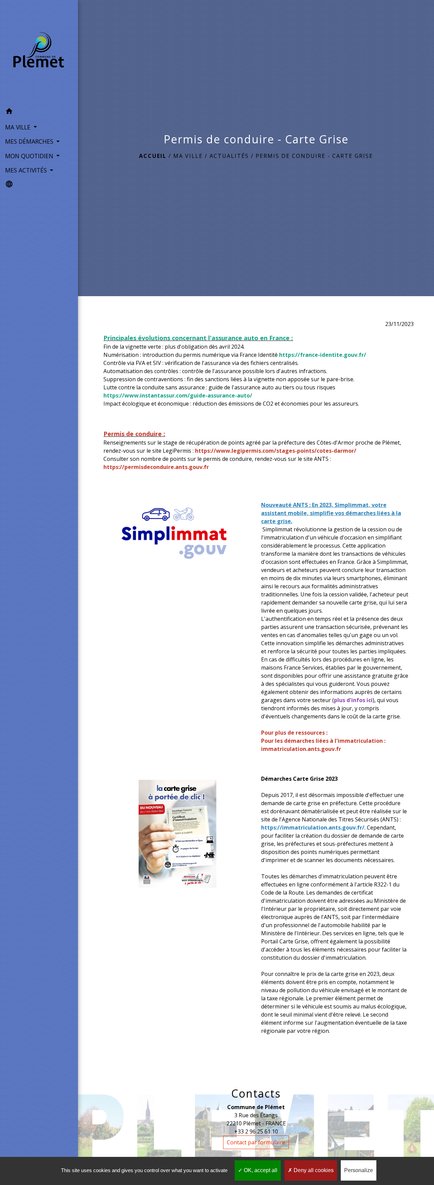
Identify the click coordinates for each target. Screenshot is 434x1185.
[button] (39, 112)
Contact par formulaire (256, 1142)
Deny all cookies (313, 1170)
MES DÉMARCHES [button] (30, 141)
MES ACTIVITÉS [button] (26, 170)
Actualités (229, 156)
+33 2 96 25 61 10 (256, 1131)
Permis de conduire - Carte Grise (314, 156)
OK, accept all (259, 1170)
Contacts (256, 1093)
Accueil (152, 156)
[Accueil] (39, 52)
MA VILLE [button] (18, 127)
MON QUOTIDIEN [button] (30, 156)
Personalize (358, 1170)
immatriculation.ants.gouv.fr (301, 749)
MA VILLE (188, 156)
